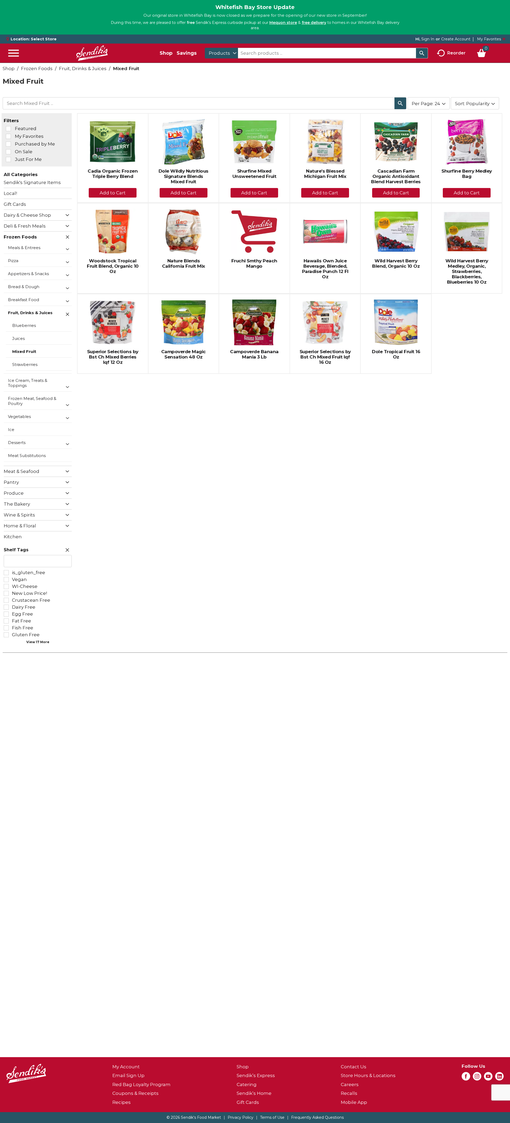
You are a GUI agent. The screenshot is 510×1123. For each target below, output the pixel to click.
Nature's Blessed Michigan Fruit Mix (325, 173)
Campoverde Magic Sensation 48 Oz (183, 354)
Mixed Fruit (126, 68)
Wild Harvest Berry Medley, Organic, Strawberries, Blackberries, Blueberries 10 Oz (466, 271)
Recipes (121, 1102)
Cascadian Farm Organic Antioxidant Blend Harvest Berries (396, 176)
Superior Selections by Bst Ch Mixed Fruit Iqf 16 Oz (325, 357)
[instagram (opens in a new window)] (477, 1078)
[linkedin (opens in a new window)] (499, 1078)
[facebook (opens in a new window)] (466, 1078)
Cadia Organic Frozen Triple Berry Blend (113, 173)
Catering (247, 1084)
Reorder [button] (456, 52)
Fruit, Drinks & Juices (83, 68)
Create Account (455, 39)
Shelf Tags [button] (16, 549)
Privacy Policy (240, 1117)
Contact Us (353, 1066)
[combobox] (221, 53)
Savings (187, 53)
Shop (166, 53)
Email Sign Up (128, 1075)
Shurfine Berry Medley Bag (466, 173)
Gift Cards (248, 1102)
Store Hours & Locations (368, 1075)
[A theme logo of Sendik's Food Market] (92, 53)
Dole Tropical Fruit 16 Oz (396, 354)
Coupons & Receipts (135, 1093)
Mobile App (354, 1102)
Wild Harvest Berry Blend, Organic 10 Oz (396, 263)
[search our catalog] (422, 53)
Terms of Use (272, 1117)
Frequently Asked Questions (317, 1117)
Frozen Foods (37, 68)
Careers (350, 1084)
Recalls (349, 1093)
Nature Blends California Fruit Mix (183, 263)
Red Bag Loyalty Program (141, 1084)
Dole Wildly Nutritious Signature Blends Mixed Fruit (184, 176)
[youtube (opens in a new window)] (488, 1078)
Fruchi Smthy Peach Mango (254, 263)
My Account (126, 1066)
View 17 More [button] (37, 642)
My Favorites (489, 39)
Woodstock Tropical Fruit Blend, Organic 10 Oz (113, 266)
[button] (66, 215)
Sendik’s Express (256, 1075)
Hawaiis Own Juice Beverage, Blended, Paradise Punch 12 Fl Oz (325, 268)
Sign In (427, 39)
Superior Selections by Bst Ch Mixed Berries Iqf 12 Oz (112, 357)
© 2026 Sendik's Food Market (194, 1117)
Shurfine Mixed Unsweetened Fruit (254, 173)
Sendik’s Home (254, 1093)
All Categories (21, 174)
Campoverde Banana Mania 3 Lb (254, 354)
